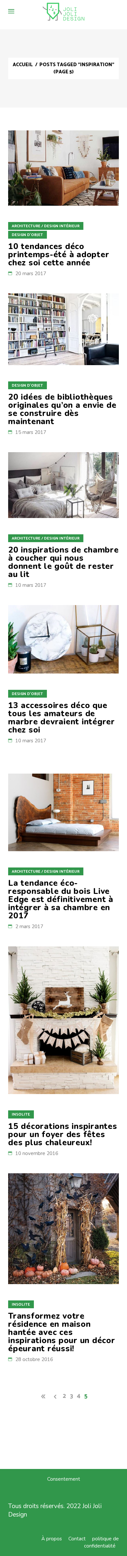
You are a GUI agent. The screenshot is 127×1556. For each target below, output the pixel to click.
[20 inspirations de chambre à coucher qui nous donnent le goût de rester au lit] (63, 485)
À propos (51, 1538)
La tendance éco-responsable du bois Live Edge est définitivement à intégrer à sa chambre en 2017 (60, 899)
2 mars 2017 (29, 926)
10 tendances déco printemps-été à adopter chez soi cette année (58, 254)
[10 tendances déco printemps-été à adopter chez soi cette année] (63, 168)
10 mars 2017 (30, 585)
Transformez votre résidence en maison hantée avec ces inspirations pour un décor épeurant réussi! (61, 1332)
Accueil (23, 64)
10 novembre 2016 (36, 1153)
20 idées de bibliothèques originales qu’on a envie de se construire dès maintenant (62, 409)
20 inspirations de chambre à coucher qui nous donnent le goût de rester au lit (63, 562)
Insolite (21, 1114)
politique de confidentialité (101, 1542)
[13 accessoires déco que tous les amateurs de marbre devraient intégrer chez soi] (63, 639)
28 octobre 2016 (34, 1359)
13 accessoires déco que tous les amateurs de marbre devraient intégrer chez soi (61, 717)
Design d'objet (27, 235)
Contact (77, 1538)
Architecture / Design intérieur (45, 226)
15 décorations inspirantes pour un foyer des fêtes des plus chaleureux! (62, 1134)
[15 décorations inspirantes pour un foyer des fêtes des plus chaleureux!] (63, 1020)
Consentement (63, 1479)
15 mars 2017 (30, 432)
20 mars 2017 (30, 273)
